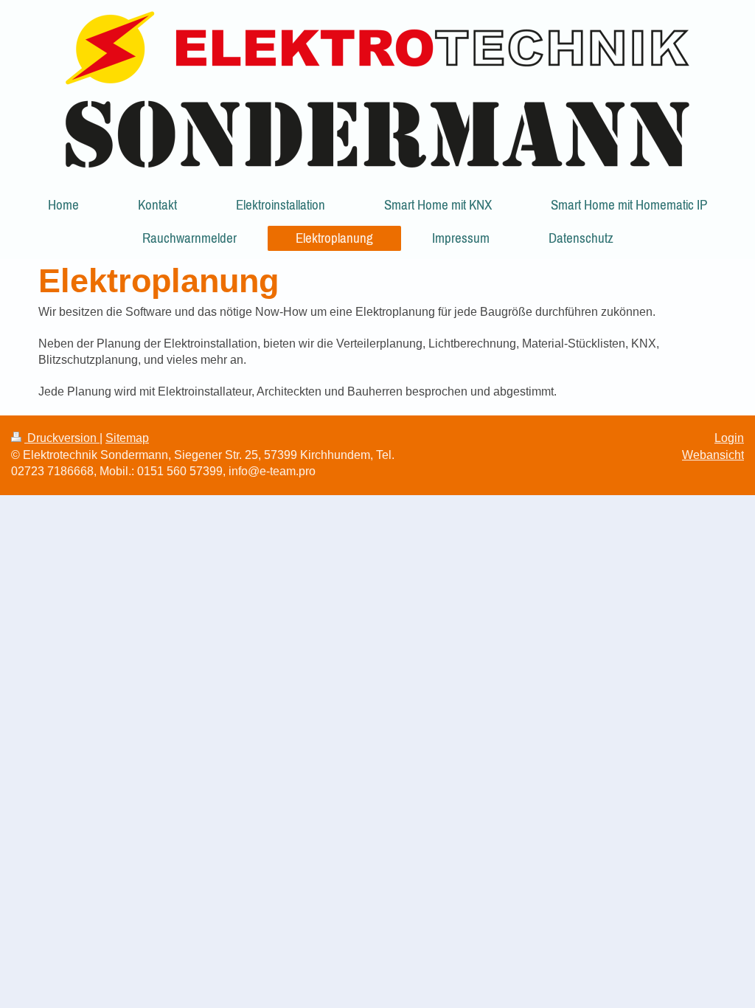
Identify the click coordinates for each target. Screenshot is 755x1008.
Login (729, 438)
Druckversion (62, 438)
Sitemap (127, 438)
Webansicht (713, 455)
